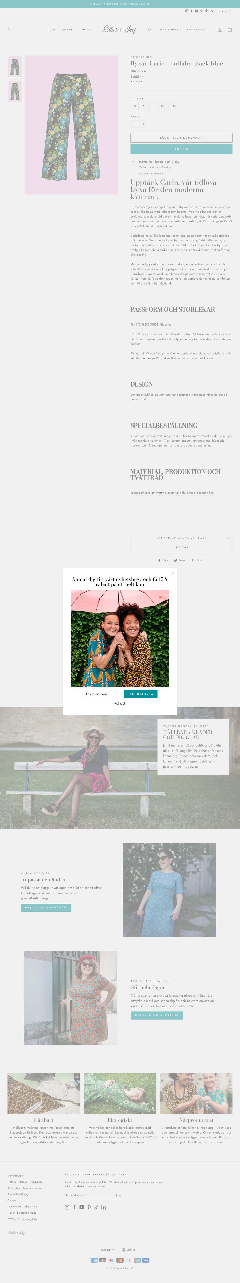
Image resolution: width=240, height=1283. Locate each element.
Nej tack (119, 703)
